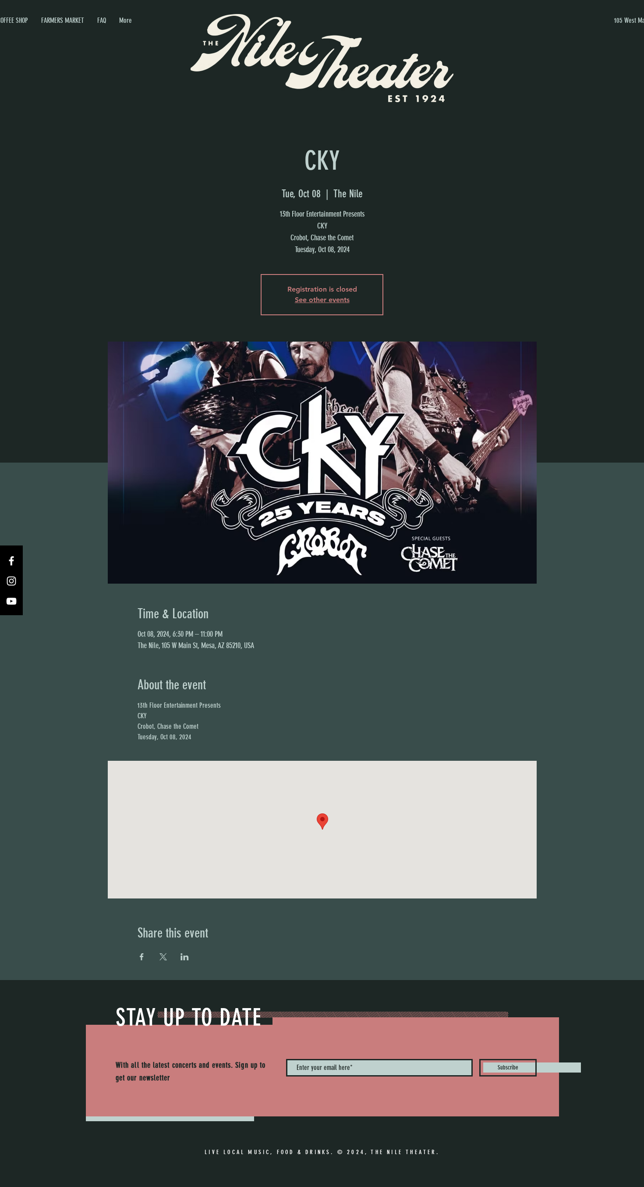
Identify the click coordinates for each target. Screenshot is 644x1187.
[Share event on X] (163, 956)
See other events (322, 300)
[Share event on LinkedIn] (184, 956)
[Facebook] (11, 561)
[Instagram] (11, 581)
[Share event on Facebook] (142, 956)
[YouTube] (11, 601)
